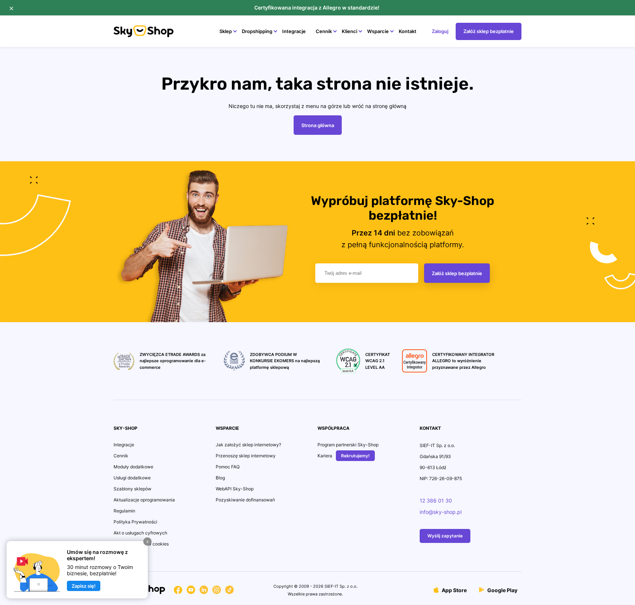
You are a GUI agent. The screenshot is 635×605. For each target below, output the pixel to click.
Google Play (501, 590)
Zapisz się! (84, 586)
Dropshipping (257, 31)
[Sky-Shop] (143, 35)
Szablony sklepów (132, 488)
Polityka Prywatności (135, 522)
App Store (454, 590)
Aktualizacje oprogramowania (144, 500)
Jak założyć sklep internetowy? (248, 444)
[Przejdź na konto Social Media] (178, 591)
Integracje (294, 31)
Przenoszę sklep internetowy (246, 455)
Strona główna (317, 125)
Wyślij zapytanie (445, 536)
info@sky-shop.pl (441, 512)
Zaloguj (440, 31)
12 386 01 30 (436, 500)
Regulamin (124, 511)
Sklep (225, 31)
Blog (220, 477)
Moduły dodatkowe (133, 466)
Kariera (325, 455)
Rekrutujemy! (355, 455)
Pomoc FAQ (228, 466)
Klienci (349, 31)
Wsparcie (378, 31)
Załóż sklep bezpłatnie (488, 31)
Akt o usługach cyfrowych (140, 533)
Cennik (324, 31)
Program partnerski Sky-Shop (348, 444)
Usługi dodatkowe (132, 477)
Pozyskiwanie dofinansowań (245, 500)
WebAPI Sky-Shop (235, 488)
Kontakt (407, 31)
